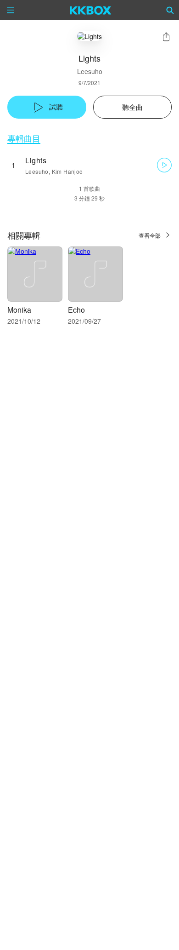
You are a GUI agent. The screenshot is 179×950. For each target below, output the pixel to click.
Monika (19, 309)
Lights (35, 160)
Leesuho (89, 71)
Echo (76, 309)
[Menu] (10, 10)
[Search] (170, 10)
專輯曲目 (23, 138)
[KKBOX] (91, 10)
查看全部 (150, 235)
